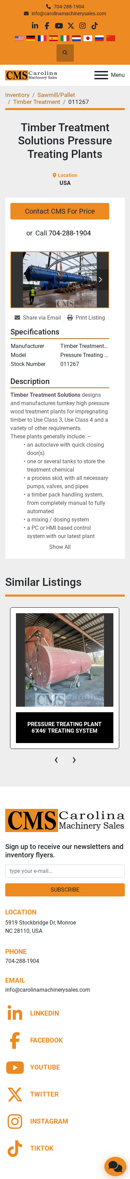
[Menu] (101, 75)
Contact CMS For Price (60, 211)
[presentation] (56, 759)
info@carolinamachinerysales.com (69, 13)
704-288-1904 (69, 6)
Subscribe (65, 889)
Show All (60, 547)
